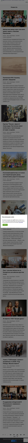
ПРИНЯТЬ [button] (5, 224)
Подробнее (21, 222)
